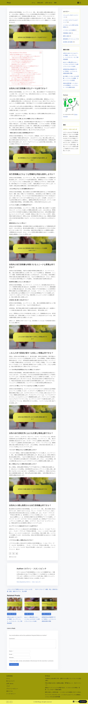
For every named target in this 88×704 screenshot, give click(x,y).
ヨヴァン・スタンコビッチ (70, 129)
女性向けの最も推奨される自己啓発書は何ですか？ (21, 80)
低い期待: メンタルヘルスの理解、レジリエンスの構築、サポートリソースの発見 (71, 78)
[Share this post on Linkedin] (17, 553)
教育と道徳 (66, 36)
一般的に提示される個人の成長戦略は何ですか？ (22, 57)
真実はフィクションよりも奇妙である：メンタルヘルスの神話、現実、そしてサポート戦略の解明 (62, 688)
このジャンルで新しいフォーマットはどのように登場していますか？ (26, 74)
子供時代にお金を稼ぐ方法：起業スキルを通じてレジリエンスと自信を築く (63, 679)
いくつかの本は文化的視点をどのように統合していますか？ (24, 72)
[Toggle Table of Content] (40, 53)
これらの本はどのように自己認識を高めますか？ (22, 61)
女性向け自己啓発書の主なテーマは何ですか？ (20, 54)
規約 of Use (9, 691)
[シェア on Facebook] (78, 2)
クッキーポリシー (11, 693)
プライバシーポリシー (12, 688)
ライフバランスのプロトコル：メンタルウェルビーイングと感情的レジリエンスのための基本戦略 (63, 695)
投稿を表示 (40, 2)
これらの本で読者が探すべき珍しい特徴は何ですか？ (22, 71)
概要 (55, 2)
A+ (7, 702)
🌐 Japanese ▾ (83, 701)
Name (11, 651)
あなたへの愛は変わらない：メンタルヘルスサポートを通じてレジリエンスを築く (31, 619)
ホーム (33, 2)
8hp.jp (9, 2)
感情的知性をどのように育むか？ (18, 64)
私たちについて (10, 681)
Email (11, 654)
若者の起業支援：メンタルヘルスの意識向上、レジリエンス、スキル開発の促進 (70, 85)
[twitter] (13, 553)
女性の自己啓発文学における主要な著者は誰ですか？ (22, 75)
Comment (12, 638)
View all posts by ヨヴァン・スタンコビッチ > (29, 582)
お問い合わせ (48, 2)
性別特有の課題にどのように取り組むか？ (20, 67)
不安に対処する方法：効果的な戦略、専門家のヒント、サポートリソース (63, 684)
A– (11, 702)
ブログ (8, 686)
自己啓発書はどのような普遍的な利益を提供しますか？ (23, 59)
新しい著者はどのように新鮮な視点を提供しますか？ (23, 79)
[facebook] (10, 553)
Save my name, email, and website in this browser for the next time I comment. (31, 661)
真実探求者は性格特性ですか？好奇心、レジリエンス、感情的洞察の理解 (49, 619)
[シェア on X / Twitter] (80, 2)
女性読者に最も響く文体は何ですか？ (19, 69)
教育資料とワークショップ (70, 39)
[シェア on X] (76, 702)
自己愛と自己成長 (12, 614)
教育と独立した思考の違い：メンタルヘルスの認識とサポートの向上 (63, 692)
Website (11, 657)
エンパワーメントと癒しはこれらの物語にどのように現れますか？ (25, 56)
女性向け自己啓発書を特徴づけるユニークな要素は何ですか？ (24, 66)
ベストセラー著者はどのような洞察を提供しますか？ (23, 77)
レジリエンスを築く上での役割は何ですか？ (21, 62)
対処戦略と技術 (67, 33)
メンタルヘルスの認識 (69, 30)
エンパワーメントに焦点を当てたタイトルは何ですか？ (23, 82)
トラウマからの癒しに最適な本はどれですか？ (21, 83)
